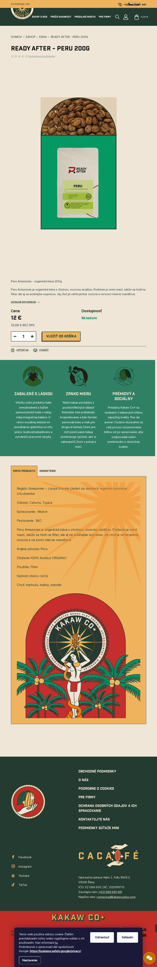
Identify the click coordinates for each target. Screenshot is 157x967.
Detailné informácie (23, 302)
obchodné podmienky (97, 771)
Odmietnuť (102, 937)
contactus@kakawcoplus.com (116, 897)
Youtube (24, 876)
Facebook (25, 857)
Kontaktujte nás (20, 4)
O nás (83, 780)
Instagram (25, 867)
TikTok (23, 885)
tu (56, 943)
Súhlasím (127, 937)
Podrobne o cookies (96, 788)
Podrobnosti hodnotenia (41, 56)
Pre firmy (87, 797)
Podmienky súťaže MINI (98, 828)
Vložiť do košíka (61, 336)
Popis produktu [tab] (24, 471)
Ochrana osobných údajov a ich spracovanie (107, 808)
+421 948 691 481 (110, 892)
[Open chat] (149, 958)
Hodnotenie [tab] (47, 471)
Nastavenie (29, 960)
